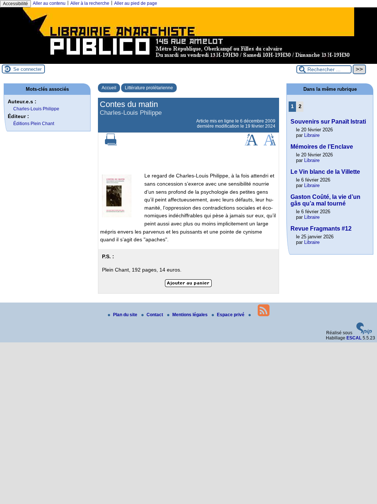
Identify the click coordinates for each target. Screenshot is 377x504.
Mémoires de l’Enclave (321, 147)
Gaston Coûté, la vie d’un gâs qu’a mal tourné (325, 200)
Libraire (312, 135)
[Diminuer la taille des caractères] (270, 143)
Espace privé (231, 314)
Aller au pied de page (135, 3)
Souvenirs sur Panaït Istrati (328, 121)
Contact (155, 314)
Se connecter (27, 69)
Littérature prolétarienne (149, 87)
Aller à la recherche (89, 3)
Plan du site (125, 314)
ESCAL (354, 338)
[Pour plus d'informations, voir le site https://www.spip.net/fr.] (364, 332)
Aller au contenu (49, 3)
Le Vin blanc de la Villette (325, 172)
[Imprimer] (111, 143)
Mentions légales (190, 314)
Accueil (109, 87)
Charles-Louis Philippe (36, 108)
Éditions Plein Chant (33, 123)
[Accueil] (188, 61)
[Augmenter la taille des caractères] (251, 143)
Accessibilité (15, 3)
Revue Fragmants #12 (321, 228)
